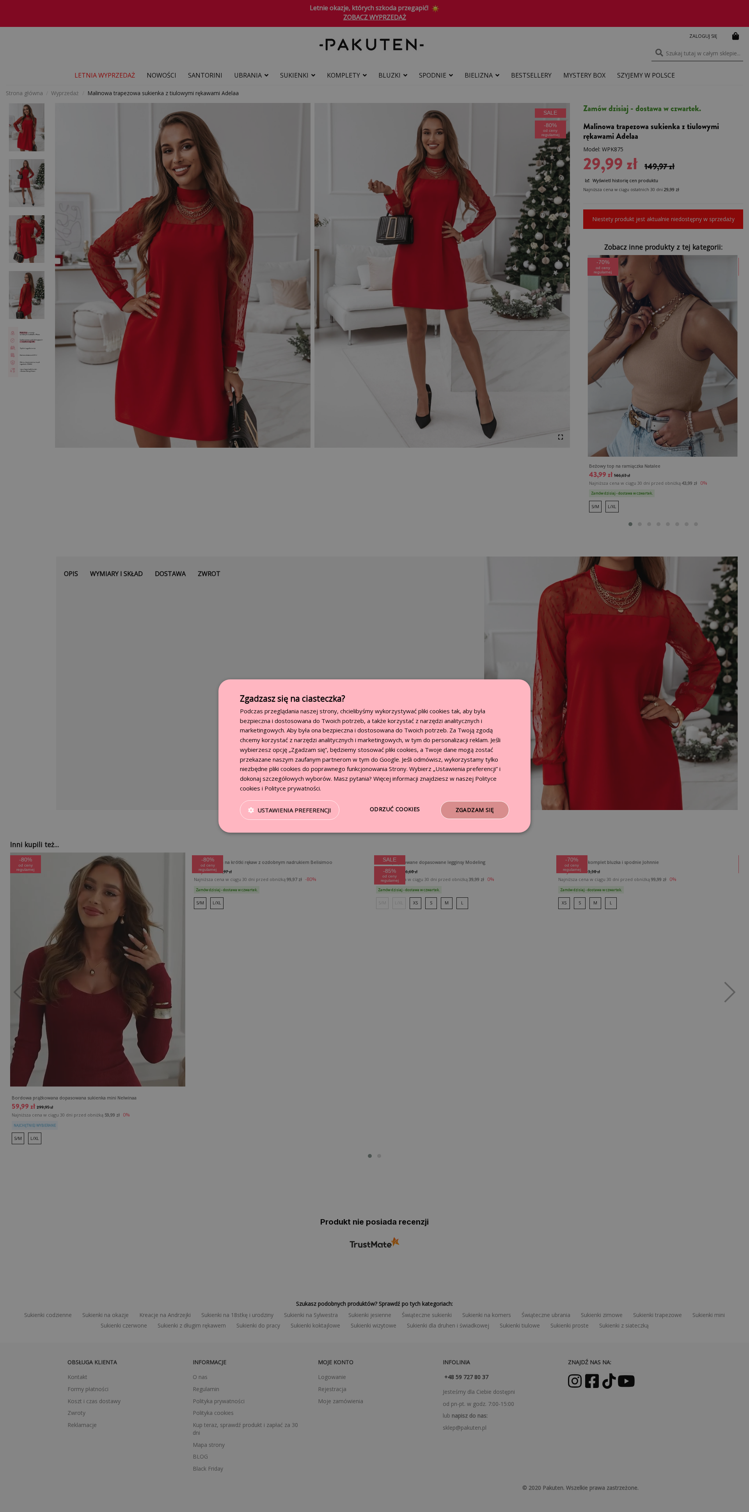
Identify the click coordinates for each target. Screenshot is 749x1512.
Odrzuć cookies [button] (395, 809)
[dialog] (374, 756)
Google (389, 759)
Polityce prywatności (292, 788)
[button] (289, 810)
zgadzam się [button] (475, 810)
